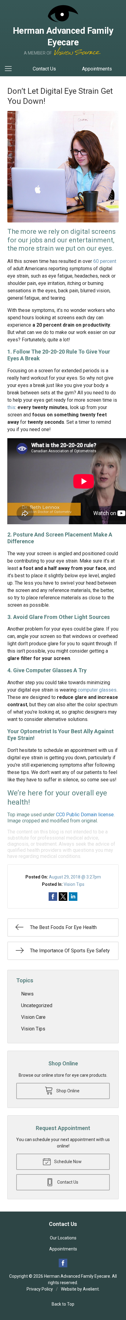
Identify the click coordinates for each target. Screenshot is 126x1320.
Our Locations (63, 1237)
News (27, 994)
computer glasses (97, 690)
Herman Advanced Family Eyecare (77, 1276)
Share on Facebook (53, 896)
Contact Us (44, 69)
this (11, 407)
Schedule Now (67, 1161)
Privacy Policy (40, 1289)
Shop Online (67, 1090)
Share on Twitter (63, 896)
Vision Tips (74, 884)
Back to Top (63, 1304)
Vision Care (33, 1017)
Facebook (63, 1263)
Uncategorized (36, 1005)
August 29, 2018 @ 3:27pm (75, 876)
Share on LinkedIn (73, 896)
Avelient (91, 1289)
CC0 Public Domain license (85, 814)
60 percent (104, 261)
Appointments (97, 69)
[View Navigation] (10, 69)
